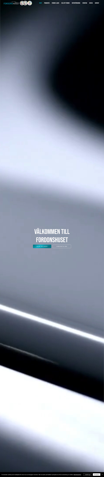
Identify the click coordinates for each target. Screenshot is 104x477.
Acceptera (96, 474)
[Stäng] (102, 474)
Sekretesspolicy (77, 474)
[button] (47, 3)
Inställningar (88, 474)
